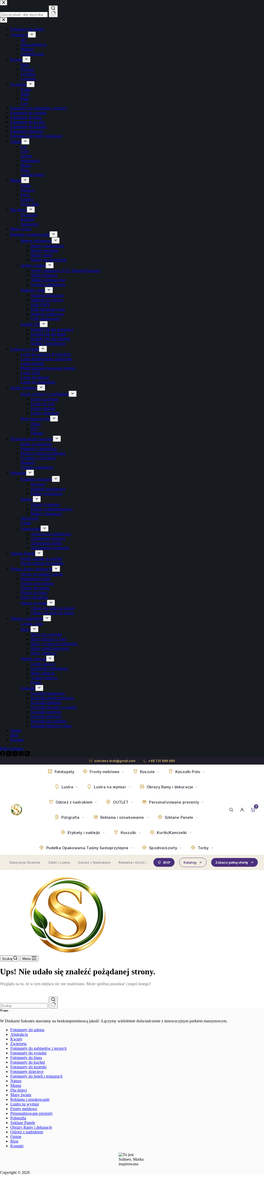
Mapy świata (20, 1095)
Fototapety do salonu (27, 1030)
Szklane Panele (22, 1122)
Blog (14, 1141)
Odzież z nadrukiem (26, 1132)
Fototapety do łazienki (28, 1067)
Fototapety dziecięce (27, 1071)
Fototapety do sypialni (28, 1053)
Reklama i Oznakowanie (138, 862)
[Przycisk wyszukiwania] (53, 1002)
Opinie (15, 1136)
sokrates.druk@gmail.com (115, 761)
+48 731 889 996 (161, 761)
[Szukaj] (231, 810)
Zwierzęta (18, 1043)
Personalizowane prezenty (31, 1113)
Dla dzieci (18, 1090)
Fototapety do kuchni (27, 1062)
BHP (166, 862)
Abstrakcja (19, 1034)
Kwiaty (16, 1039)
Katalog (190, 862)
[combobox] (24, 1005)
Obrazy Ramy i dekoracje (31, 1127)
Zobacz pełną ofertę (231, 862)
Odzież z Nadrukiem (94, 862)
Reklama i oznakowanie (30, 1099)
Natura (15, 1081)
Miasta (15, 1085)
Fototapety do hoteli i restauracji (36, 1076)
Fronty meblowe (23, 1108)
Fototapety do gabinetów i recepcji (38, 1048)
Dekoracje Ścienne (25, 862)
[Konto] (242, 810)
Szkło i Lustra (59, 862)
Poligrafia (18, 1118)
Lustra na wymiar (24, 1104)
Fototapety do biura (26, 1057)
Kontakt (16, 1146)
